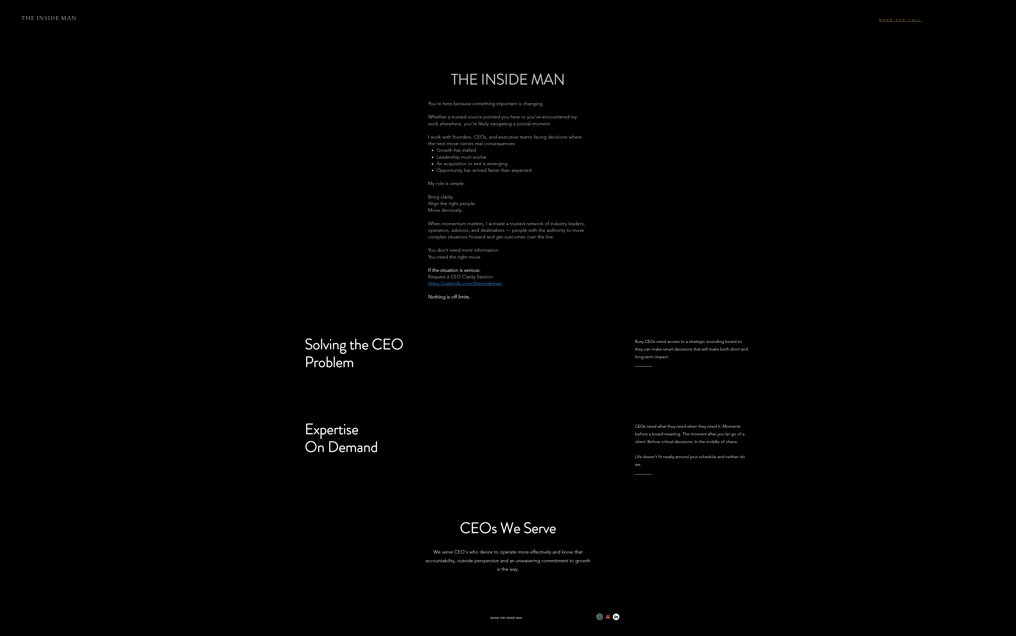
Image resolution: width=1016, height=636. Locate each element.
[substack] (608, 617)
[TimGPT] (599, 617)
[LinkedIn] (616, 617)
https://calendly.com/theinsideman (465, 283)
